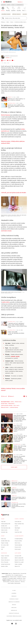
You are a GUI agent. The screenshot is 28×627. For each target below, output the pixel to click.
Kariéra (14, 593)
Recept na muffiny (18, 540)
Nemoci (3, 10)
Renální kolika (4, 403)
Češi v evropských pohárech (17, 575)
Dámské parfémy (6, 581)
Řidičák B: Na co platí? (19, 562)
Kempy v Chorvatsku (5, 555)
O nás (14, 590)
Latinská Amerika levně (5, 564)
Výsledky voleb (4, 525)
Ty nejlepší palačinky (19, 538)
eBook (4, 60)
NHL (2, 549)
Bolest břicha (11, 403)
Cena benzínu (8, 575)
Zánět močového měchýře (6, 405)
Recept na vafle (18, 547)
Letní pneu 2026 (18, 555)
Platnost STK (17, 566)
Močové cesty (18, 401)
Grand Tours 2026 (18, 532)
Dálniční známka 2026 (19, 557)
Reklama (14, 607)
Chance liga (3, 538)
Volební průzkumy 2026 (5, 523)
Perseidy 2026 (23, 573)
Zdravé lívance (17, 542)
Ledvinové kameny (14, 407)
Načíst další (14, 467)
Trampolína (19, 576)
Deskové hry (17, 581)
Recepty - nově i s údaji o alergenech (12, 4)
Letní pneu (12, 581)
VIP (14, 413)
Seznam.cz (20, 1)
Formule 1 (3, 547)
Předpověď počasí (16, 573)
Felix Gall (16, 530)
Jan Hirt (16, 525)
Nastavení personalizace (14, 616)
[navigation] (2, 2)
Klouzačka (5, 578)
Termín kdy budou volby (5, 527)
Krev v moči (16, 405)
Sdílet (9, 60)
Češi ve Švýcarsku (4, 562)
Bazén (8, 576)
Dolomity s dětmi (4, 566)
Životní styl (11, 103)
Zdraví (10, 97)
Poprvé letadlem (4, 557)
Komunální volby (4, 532)
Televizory (23, 581)
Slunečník (24, 576)
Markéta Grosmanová (11, 55)
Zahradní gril (19, 578)
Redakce (14, 596)
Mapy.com (10, 573)
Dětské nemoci (17, 14)
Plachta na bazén (13, 576)
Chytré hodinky (11, 583)
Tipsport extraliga (4, 542)
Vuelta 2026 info (18, 521)
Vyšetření (13, 10)
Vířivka (24, 578)
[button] (14, 41)
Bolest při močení (5, 407)
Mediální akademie (14, 601)
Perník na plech (18, 549)
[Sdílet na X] (26, 396)
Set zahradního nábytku (11, 578)
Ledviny (12, 401)
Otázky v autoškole (18, 564)
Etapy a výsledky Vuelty (19, 523)
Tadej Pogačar (17, 527)
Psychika (19, 10)
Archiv (14, 604)
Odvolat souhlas (14, 613)
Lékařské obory (6, 14)
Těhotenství (24, 10)
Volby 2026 (3, 521)
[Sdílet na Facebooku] (24, 396)
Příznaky (8, 10)
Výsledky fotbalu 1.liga (5, 540)
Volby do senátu (4, 530)
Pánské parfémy (17, 583)
